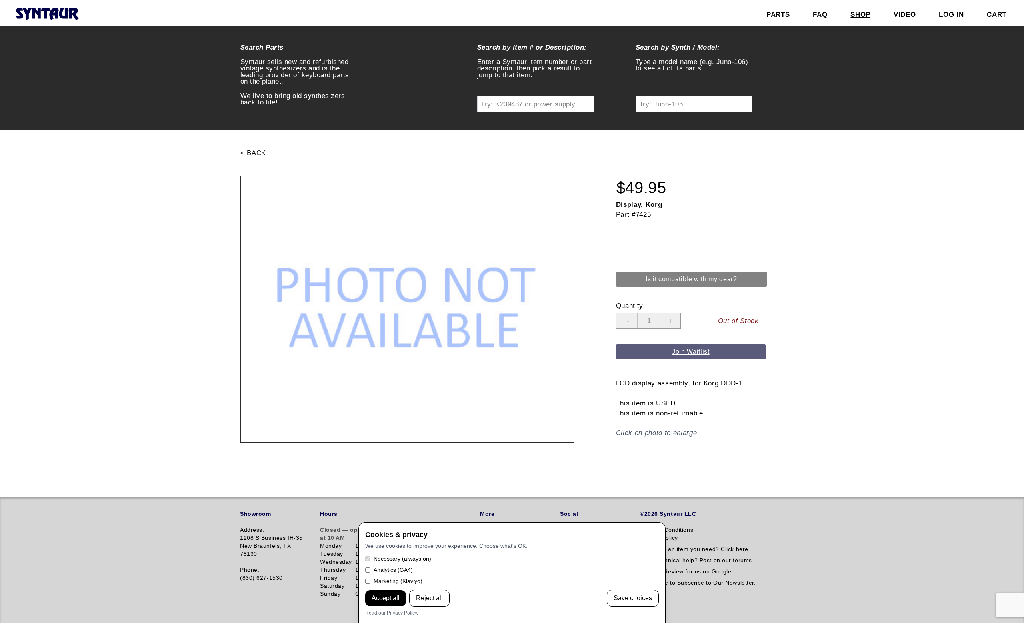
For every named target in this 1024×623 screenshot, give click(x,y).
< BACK (253, 152)
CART (996, 14)
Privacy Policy (402, 613)
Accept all (386, 598)
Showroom (255, 514)
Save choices (633, 598)
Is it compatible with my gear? (691, 279)
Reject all (429, 598)
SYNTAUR (47, 14)
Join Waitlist (691, 351)
